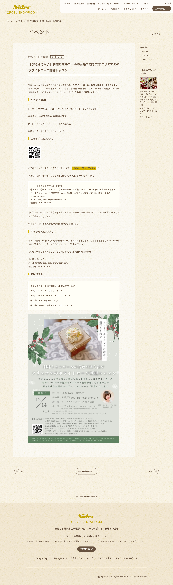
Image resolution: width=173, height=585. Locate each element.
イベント (19, 21)
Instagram (59, 558)
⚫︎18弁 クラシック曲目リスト (44, 290)
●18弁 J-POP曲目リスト (42, 300)
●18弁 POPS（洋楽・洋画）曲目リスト (49, 305)
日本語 (169, 3)
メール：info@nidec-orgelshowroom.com (48, 199)
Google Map (42, 558)
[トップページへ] (22, 9)
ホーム (9, 21)
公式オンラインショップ (81, 558)
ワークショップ (57, 57)
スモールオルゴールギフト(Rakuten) (116, 558)
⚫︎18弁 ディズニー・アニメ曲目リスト (48, 295)
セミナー (145, 55)
